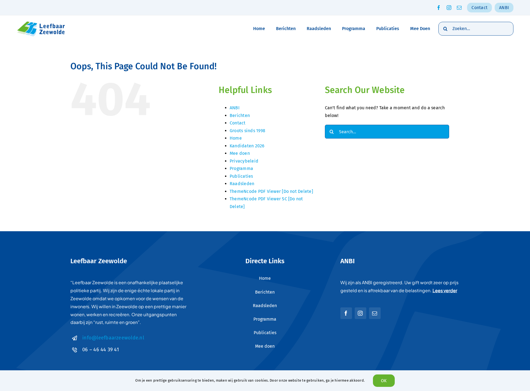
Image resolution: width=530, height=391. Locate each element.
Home (236, 138)
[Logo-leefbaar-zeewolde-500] (41, 21)
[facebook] (438, 7)
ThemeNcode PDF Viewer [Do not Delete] (271, 191)
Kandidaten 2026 (247, 145)
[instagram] (449, 7)
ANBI (235, 107)
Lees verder (445, 290)
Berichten (240, 115)
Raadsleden (242, 183)
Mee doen (240, 153)
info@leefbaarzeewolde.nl (113, 338)
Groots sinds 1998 (247, 130)
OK (383, 380)
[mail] (459, 7)
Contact (238, 123)
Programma (241, 168)
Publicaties (241, 176)
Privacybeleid (244, 161)
